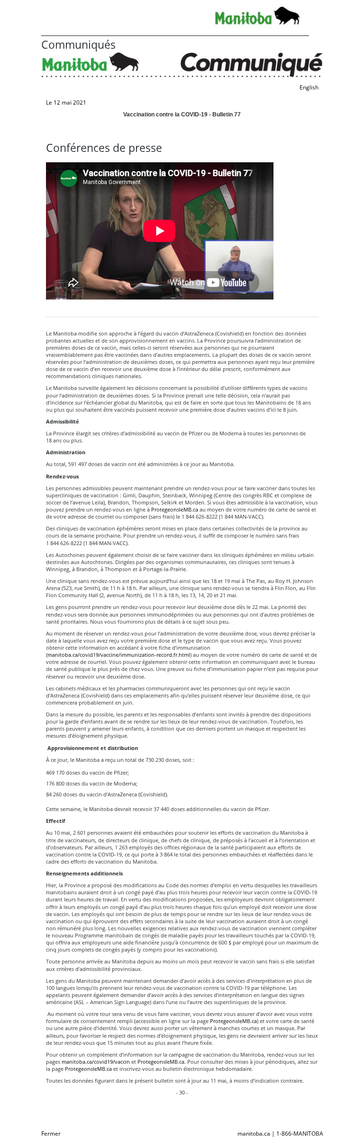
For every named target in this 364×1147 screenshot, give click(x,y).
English (309, 87)
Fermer (51, 1133)
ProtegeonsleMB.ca (174, 509)
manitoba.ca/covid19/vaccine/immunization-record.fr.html (118, 654)
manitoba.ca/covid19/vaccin (96, 1061)
